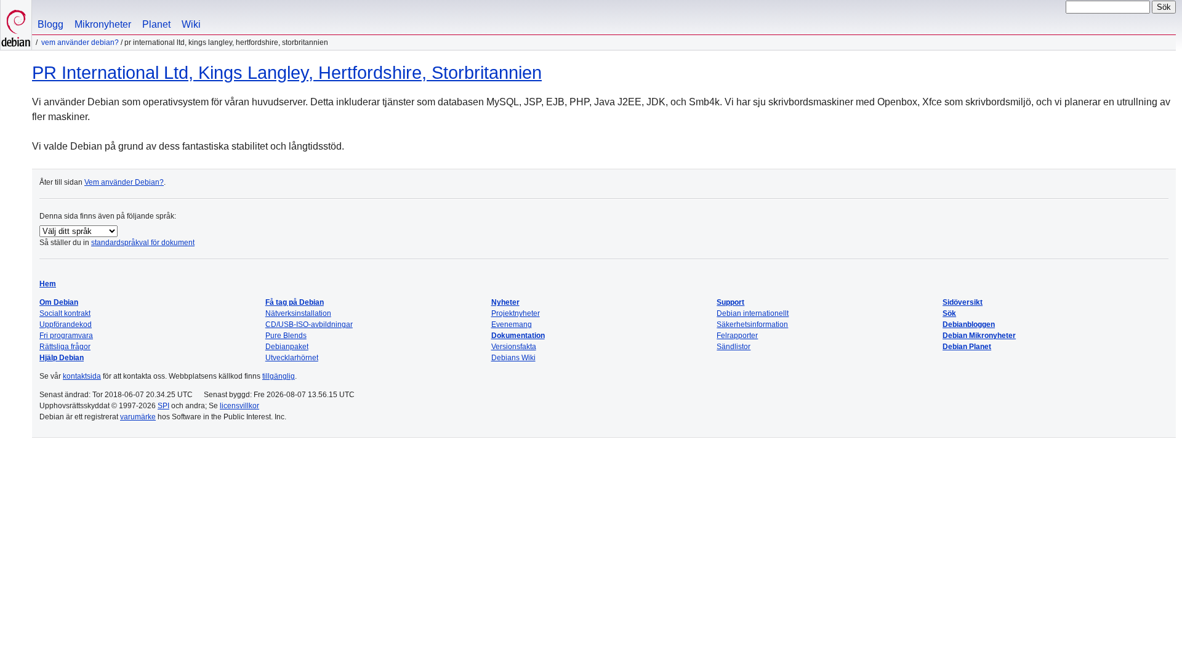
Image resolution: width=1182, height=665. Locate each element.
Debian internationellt (753, 313)
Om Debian (58, 302)
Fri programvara (66, 335)
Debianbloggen (969, 324)
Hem (47, 284)
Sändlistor (733, 346)
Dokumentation (518, 335)
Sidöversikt (963, 302)
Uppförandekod (65, 324)
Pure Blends (286, 335)
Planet (156, 24)
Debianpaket (286, 346)
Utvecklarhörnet (291, 357)
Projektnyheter (515, 313)
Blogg (50, 24)
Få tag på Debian (294, 302)
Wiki (191, 24)
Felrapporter (737, 335)
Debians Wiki (513, 357)
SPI (163, 405)
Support (730, 302)
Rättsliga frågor (64, 346)
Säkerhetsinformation (752, 324)
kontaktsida (82, 376)
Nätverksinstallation (298, 313)
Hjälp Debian (61, 357)
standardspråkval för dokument (143, 242)
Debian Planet (967, 346)
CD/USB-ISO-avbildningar (309, 324)
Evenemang (511, 324)
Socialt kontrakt (64, 313)
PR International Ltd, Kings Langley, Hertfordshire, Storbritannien (287, 73)
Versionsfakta (513, 346)
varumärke (138, 417)
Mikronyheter (102, 24)
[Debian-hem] (16, 25)
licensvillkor (239, 405)
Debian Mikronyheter (979, 335)
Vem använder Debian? (80, 42)
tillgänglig (278, 376)
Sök (949, 313)
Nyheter (505, 302)
